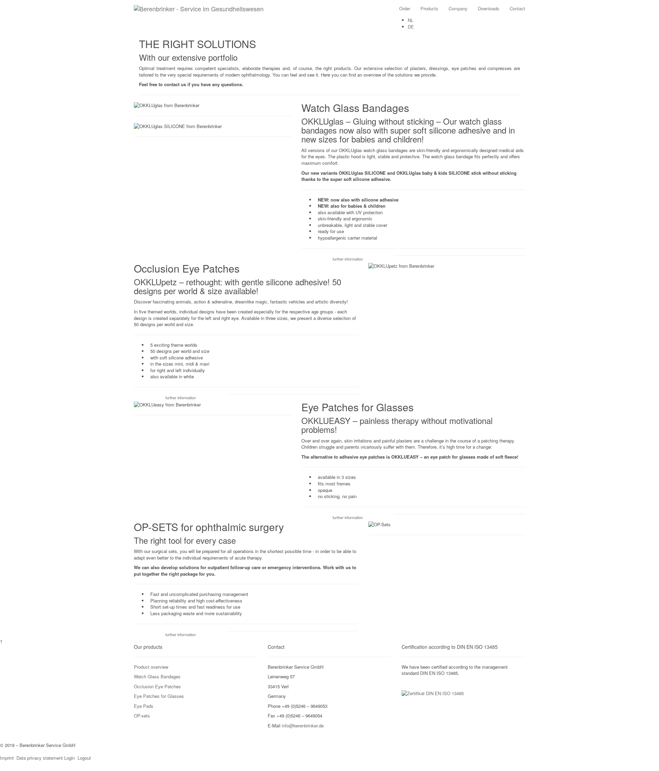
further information (348, 259)
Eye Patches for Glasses (159, 696)
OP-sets (142, 715)
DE (411, 26)
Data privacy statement (39, 758)
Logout (84, 758)
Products (429, 8)
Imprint (7, 758)
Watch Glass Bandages (157, 676)
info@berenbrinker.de (303, 725)
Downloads (488, 8)
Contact (517, 8)
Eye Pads (143, 706)
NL (410, 20)
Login (69, 758)
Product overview (151, 667)
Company (458, 8)
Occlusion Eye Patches (157, 686)
